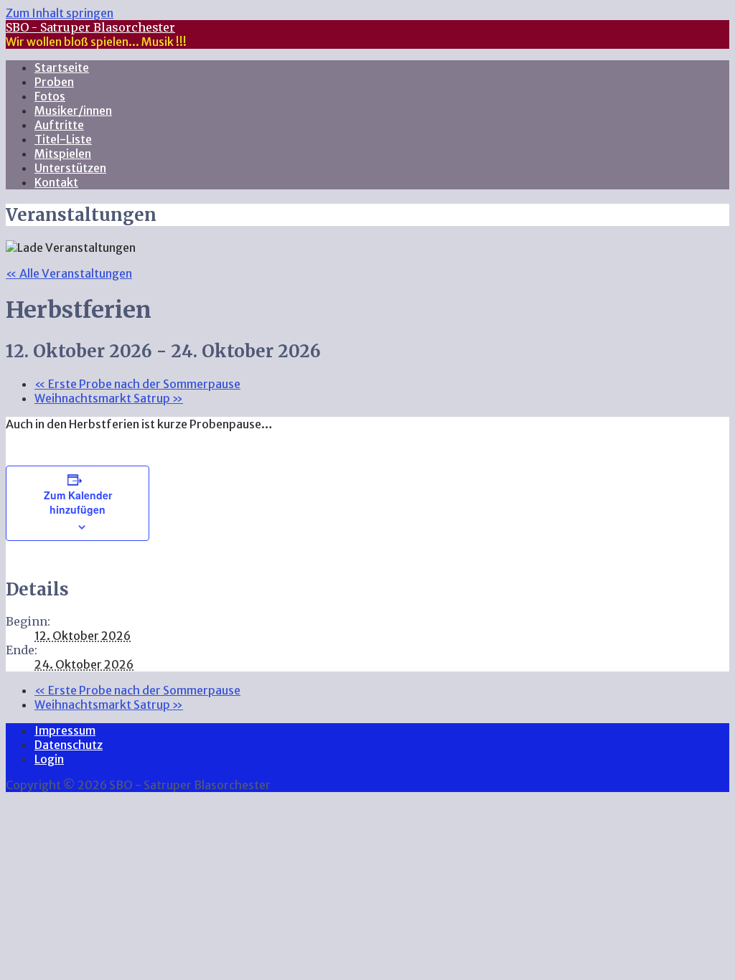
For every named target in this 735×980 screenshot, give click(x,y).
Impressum (64, 730)
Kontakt (56, 182)
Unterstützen (70, 168)
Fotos (49, 96)
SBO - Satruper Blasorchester (90, 27)
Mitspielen (62, 153)
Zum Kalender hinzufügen (78, 502)
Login (49, 759)
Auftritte (59, 125)
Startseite (61, 67)
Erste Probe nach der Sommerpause (137, 384)
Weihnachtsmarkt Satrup (108, 398)
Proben (54, 82)
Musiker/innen (73, 110)
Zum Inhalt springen (59, 13)
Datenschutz (68, 745)
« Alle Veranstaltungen (69, 273)
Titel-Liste (63, 139)
